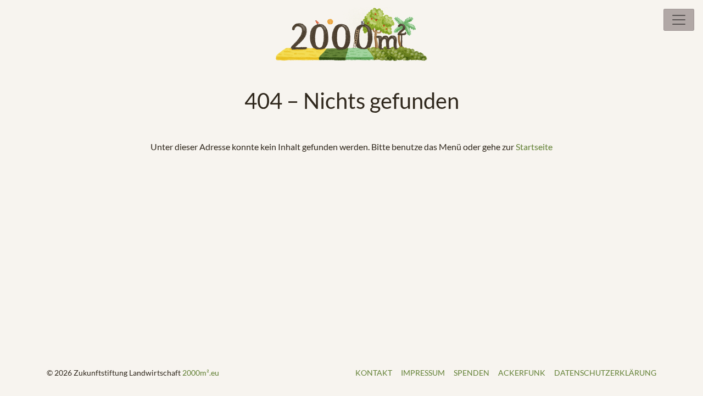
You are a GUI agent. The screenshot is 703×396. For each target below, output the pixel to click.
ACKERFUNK (521, 373)
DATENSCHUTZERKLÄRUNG (605, 373)
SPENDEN (471, 373)
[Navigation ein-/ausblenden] (678, 20)
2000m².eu (200, 373)
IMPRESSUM (423, 373)
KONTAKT (373, 373)
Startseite (534, 146)
